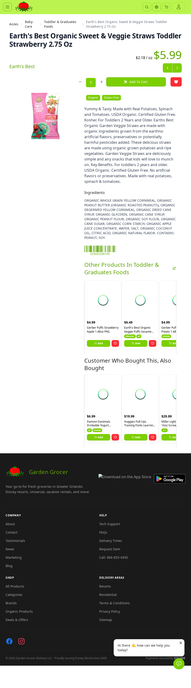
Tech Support (109, 524)
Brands (11, 603)
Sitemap (105, 620)
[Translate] (156, 7)
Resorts (105, 586)
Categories (14, 594)
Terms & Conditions (114, 603)
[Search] (147, 7)
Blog (9, 566)
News (10, 549)
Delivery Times (110, 540)
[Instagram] (21, 641)
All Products (15, 586)
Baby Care (29, 24)
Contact (11, 532)
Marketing (14, 557)
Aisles (13, 24)
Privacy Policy (109, 611)
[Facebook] (9, 641)
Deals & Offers (17, 620)
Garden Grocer (48, 472)
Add (100, 343)
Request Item (109, 549)
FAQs (103, 532)
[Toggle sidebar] (7, 7)
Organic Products (19, 611)
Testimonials (15, 540)
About (10, 524)
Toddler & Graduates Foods (60, 24)
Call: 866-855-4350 (113, 557)
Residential (108, 594)
